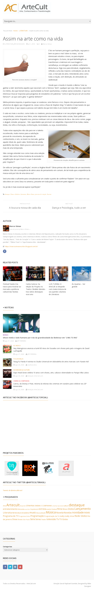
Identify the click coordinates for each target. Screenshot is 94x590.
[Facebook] (4, 251)
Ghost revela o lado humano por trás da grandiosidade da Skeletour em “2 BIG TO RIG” (40, 337)
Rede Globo (81, 515)
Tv (57, 519)
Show (14, 519)
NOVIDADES (20, 44)
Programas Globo (24, 516)
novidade (78, 512)
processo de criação (40, 194)
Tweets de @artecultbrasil (12, 490)
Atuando (23, 506)
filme (59, 508)
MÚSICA (5, 335)
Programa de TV (10, 516)
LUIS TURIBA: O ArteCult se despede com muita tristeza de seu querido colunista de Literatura (57, 289)
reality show (69, 516)
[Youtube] (20, 567)
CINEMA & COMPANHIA (21, 381)
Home (15, 31)
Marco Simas (30, 194)
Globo (71, 508)
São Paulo (26, 519)
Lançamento (83, 509)
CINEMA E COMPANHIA (43, 505)
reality (62, 516)
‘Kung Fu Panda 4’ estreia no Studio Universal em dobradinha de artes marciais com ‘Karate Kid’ (51, 361)
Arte (4, 506)
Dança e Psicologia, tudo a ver (69, 207)
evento (48, 509)
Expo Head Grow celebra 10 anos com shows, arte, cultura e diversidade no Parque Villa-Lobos (51, 372)
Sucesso (49, 194)
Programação (37, 515)
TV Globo (63, 519)
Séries (38, 519)
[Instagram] (15, 567)
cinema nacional (57, 506)
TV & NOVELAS (18, 359)
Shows (20, 519)
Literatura (23, 194)
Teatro (43, 519)
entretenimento (10, 509)
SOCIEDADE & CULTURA (21, 370)
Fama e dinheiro (15, 194)
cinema (30, 505)
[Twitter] (10, 567)
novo (87, 512)
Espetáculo (34, 509)
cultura (65, 506)
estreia (42, 508)
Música (51, 512)
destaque (7, 194)
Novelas (68, 512)
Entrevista (21, 509)
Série (32, 519)
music (32, 512)
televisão (51, 519)
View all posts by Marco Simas (19, 229)
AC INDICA (17, 346)
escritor (27, 509)
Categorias (7, 546)
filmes (65, 509)
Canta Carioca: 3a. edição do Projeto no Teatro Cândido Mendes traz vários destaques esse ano (35, 289)
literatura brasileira (21, 513)
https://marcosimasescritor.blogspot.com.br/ (21, 246)
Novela (59, 512)
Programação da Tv (51, 516)
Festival (54, 509)
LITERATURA (23, 31)
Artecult (13, 505)
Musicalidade (41, 513)
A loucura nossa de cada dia (25, 207)
